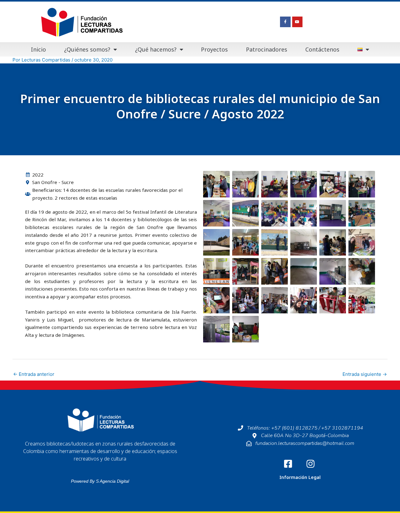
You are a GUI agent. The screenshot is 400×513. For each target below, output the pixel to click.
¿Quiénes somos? (87, 49)
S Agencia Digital (112, 481)
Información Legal (300, 477)
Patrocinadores (266, 49)
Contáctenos (322, 49)
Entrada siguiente (364, 374)
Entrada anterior (33, 374)
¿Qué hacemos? (156, 49)
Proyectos (214, 49)
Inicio (38, 49)
